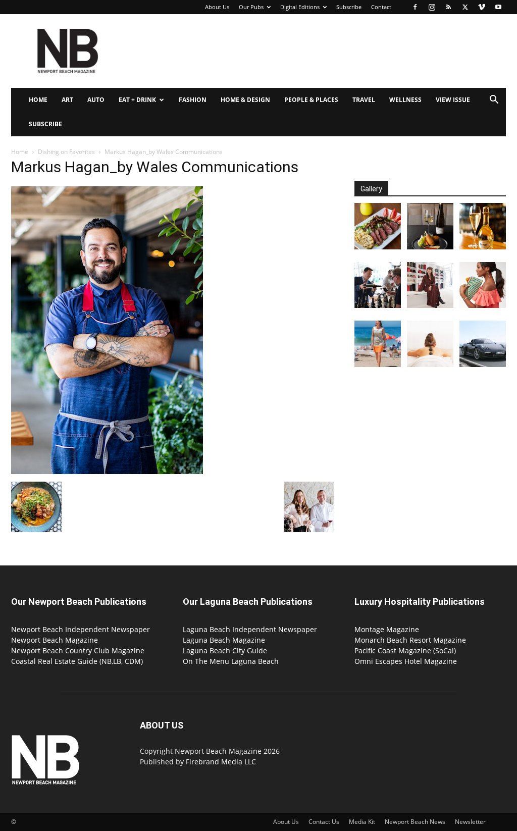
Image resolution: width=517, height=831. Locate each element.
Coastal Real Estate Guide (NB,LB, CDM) (77, 661)
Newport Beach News (415, 821)
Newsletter (470, 821)
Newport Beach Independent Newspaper (80, 629)
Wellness (405, 99)
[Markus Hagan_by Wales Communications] (107, 471)
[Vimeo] (481, 7)
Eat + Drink (137, 99)
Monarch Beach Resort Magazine (410, 640)
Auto (96, 99)
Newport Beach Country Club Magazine (77, 650)
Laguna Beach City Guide (225, 650)
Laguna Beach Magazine (224, 640)
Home (38, 99)
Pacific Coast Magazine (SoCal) (405, 650)
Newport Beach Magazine (54, 640)
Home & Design (245, 99)
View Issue (453, 99)
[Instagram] (431, 7)
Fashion (192, 99)
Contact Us (323, 821)
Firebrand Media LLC (221, 761)
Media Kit (362, 821)
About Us (217, 7)
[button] (494, 101)
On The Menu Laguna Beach (231, 661)
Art (67, 99)
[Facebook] (415, 7)
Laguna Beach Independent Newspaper (250, 629)
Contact (381, 7)
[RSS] (448, 7)
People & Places (311, 99)
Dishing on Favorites (66, 151)
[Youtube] (498, 7)
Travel (363, 99)
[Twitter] (465, 7)
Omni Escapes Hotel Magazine (405, 661)
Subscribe (348, 7)
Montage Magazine (386, 629)
